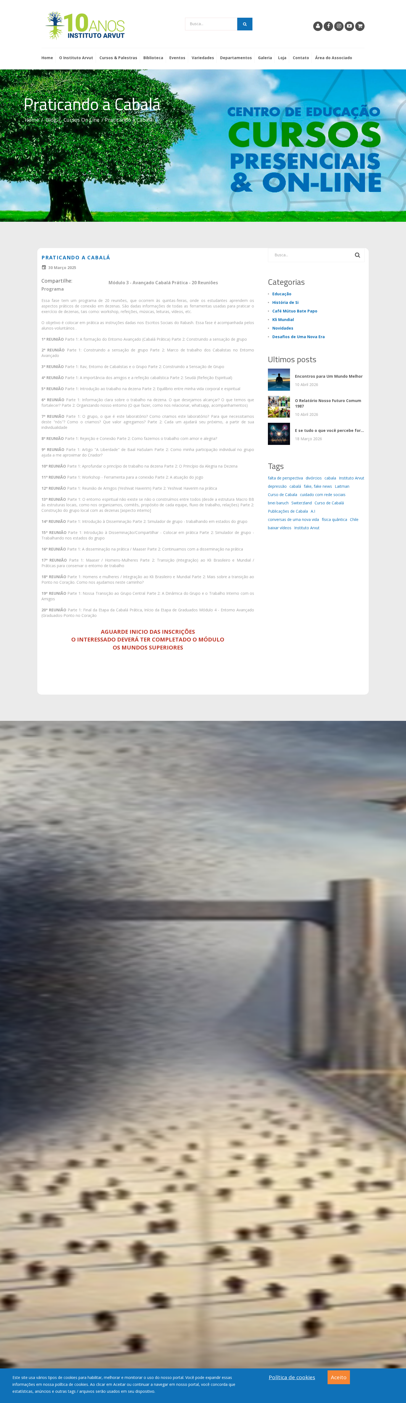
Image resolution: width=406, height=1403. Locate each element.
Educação (281, 293)
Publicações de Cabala (288, 511)
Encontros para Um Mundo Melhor (329, 376)
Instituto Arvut (351, 478)
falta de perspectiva (285, 478)
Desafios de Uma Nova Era (298, 336)
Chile (354, 519)
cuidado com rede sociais (323, 494)
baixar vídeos (279, 527)
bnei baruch (278, 502)
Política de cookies (292, 1377)
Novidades (282, 328)
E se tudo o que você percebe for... (329, 430)
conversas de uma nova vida (293, 519)
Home (47, 58)
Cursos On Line (81, 119)
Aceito (339, 1377)
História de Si (285, 302)
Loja (282, 58)
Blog (51, 119)
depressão (277, 486)
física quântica (334, 519)
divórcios (314, 478)
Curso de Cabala (282, 494)
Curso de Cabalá (329, 502)
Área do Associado (333, 58)
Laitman (342, 486)
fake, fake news (318, 486)
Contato (301, 58)
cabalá (295, 486)
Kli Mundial (283, 319)
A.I (313, 511)
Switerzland (301, 502)
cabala (330, 478)
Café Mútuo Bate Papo (294, 311)
